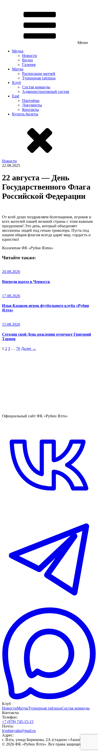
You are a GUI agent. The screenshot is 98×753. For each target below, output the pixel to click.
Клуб (16, 82)
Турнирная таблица (39, 78)
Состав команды (36, 87)
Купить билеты (25, 114)
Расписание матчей (38, 73)
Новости (29, 55)
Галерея (28, 64)
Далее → (28, 348)
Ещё (15, 96)
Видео (27, 60)
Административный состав (45, 91)
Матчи (17, 69)
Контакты (30, 109)
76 (18, 348)
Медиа (17, 51)
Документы (32, 105)
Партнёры (30, 100)
